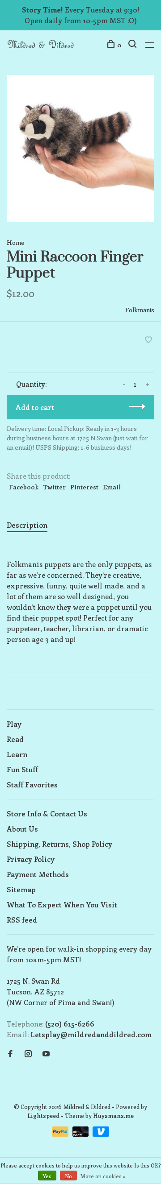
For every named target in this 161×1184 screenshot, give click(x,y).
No (68, 1176)
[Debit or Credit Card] (81, 1133)
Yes (47, 1176)
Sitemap (21, 889)
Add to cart (35, 407)
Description (27, 525)
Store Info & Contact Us (47, 813)
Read (15, 739)
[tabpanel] (80, 148)
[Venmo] (101, 1133)
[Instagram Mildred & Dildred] (28, 1054)
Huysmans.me (113, 1115)
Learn (17, 754)
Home (16, 242)
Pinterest (84, 487)
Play (14, 724)
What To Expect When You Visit (62, 904)
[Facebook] (10, 1054)
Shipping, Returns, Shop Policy (59, 844)
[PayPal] (61, 1133)
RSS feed (22, 919)
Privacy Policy (31, 859)
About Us (22, 828)
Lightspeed (43, 1115)
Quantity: (31, 384)
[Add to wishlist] (148, 340)
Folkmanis (139, 310)
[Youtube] (46, 1054)
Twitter (54, 487)
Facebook (23, 487)
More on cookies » (103, 1176)
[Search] (133, 45)
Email (112, 487)
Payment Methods (38, 874)
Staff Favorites (32, 784)
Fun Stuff (22, 769)
